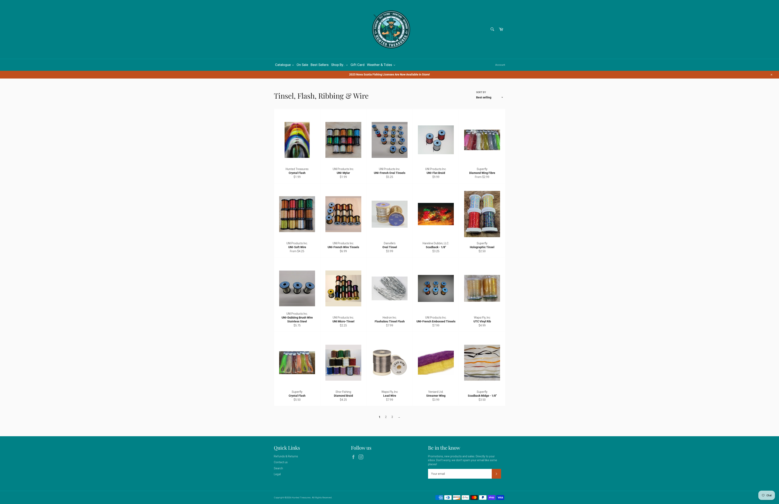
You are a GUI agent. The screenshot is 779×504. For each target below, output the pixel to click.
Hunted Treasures (301, 497)
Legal (277, 474)
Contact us (281, 462)
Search (278, 468)
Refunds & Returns (286, 456)
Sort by (481, 92)
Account (500, 64)
